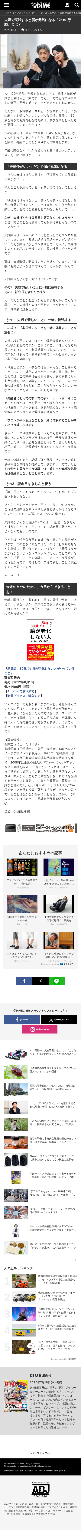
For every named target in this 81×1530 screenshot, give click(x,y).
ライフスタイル (20, 12)
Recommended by (50, 964)
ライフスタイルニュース (44, 12)
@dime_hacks (42, 1029)
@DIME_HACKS (61, 1019)
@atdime (24, 1019)
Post (40, 981)
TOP (6, 12)
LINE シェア (57, 981)
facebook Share (24, 981)
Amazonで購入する (21, 691)
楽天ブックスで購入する (23, 696)
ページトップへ (40, 1453)
